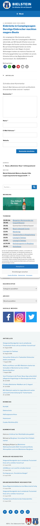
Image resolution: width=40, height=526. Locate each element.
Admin (22, 23)
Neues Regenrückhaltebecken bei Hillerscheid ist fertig (20, 486)
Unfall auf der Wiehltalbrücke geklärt (21, 434)
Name (5, 121)
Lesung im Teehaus (19, 237)
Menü (21, 14)
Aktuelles (10, 75)
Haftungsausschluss (10, 414)
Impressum (29, 275)
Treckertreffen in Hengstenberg (24, 235)
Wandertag (16, 232)
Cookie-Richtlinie (12, 275)
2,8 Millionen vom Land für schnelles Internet (17, 468)
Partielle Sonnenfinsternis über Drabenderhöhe (17, 499)
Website (6, 140)
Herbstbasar (17, 246)
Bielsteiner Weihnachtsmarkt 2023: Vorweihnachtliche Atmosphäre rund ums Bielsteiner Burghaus (18, 447)
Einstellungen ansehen (20, 272)
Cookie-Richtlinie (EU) (10, 422)
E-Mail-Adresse (9, 130)
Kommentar (7, 94)
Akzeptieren (20, 266)
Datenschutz (21, 275)
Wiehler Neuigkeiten (13, 456)
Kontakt (5, 406)
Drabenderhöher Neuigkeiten (17, 482)
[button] (5, 66)
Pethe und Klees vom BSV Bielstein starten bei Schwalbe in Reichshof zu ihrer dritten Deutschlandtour (19, 368)
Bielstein (21, 4)
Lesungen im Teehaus (10, 351)
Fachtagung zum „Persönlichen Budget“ (15, 473)
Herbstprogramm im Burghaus (23, 243)
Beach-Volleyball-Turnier (21, 229)
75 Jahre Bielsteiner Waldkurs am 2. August (18, 384)
